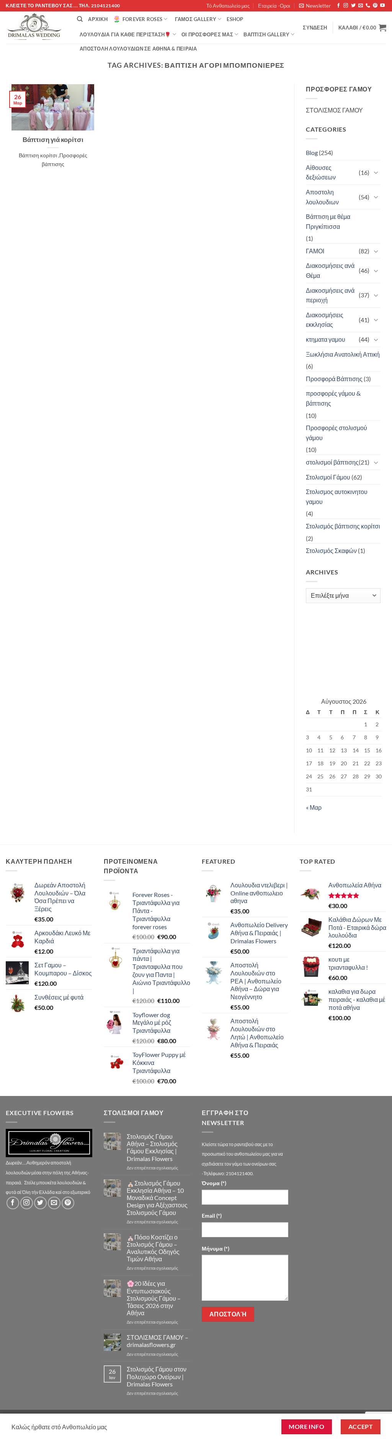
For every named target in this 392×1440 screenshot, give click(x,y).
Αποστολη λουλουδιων (322, 196)
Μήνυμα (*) (215, 1248)
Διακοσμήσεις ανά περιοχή (330, 295)
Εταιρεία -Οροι (274, 6)
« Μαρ (314, 807)
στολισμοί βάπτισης (332, 462)
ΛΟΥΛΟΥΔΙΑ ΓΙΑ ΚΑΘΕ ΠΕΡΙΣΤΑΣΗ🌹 (125, 34)
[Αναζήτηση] (80, 19)
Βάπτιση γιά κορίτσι (53, 140)
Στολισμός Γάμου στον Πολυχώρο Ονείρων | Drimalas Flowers (156, 1376)
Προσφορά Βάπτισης (334, 378)
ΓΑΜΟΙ (315, 250)
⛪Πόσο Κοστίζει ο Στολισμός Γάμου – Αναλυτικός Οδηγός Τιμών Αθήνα (153, 1248)
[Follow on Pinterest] (375, 5)
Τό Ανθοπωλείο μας (228, 6)
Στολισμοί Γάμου (328, 477)
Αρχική (98, 19)
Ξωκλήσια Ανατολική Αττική (343, 354)
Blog (312, 152)
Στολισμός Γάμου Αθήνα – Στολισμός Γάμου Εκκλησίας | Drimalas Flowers (152, 1147)
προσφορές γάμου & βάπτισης (333, 398)
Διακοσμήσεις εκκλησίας (324, 319)
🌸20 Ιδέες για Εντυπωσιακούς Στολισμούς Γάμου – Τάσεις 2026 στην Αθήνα (154, 1298)
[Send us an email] (360, 5)
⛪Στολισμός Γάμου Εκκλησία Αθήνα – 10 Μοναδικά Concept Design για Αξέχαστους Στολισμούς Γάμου (157, 1197)
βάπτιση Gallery (266, 34)
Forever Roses (142, 19)
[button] (315, 6)
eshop (235, 19)
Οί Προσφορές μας (207, 34)
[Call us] (368, 5)
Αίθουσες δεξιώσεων (321, 172)
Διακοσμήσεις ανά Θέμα (330, 270)
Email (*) (212, 1215)
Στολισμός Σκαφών (331, 550)
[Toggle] (376, 172)
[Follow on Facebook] (338, 5)
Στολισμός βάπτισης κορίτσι (343, 526)
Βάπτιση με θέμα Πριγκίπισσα (328, 221)
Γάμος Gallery (195, 19)
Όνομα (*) (214, 1183)
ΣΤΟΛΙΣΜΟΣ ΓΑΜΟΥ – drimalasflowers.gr (157, 1341)
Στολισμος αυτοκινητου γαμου (337, 496)
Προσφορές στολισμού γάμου (336, 432)
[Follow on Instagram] (345, 5)
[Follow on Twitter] (353, 5)
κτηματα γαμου (325, 339)
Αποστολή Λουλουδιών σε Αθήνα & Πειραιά (138, 49)
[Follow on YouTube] (382, 5)
